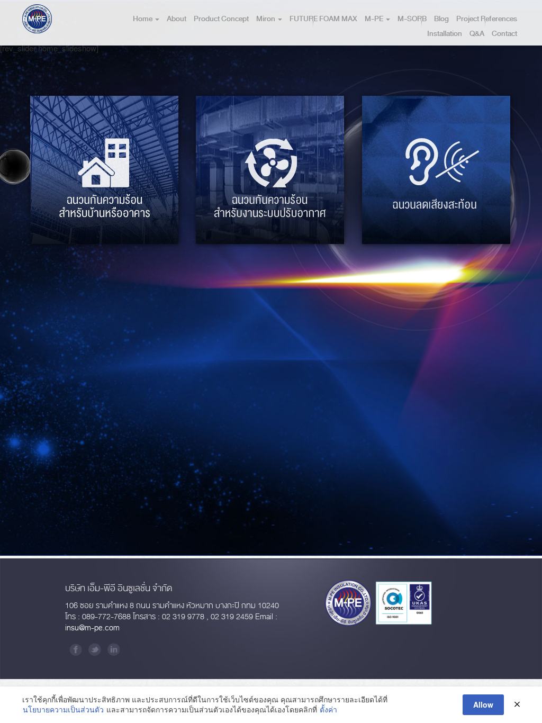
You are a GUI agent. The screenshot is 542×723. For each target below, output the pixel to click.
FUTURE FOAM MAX (323, 19)
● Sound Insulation (435, 214)
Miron (266, 19)
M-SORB (412, 19)
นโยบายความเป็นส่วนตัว (63, 709)
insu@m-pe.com (92, 628)
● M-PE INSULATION (119, 214)
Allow (483, 704)
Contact (504, 34)
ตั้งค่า (328, 709)
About (176, 19)
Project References (486, 19)
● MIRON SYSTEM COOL (269, 214)
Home (143, 19)
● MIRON (70, 214)
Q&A (476, 34)
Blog (441, 19)
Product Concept (221, 19)
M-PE (375, 19)
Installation (444, 34)
